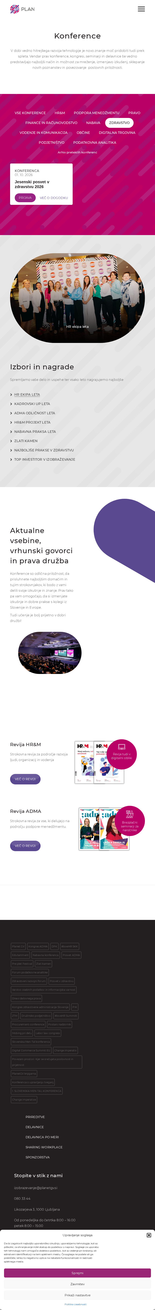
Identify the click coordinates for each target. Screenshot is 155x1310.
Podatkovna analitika (94, 143)
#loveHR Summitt (66, 1015)
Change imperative (24, 1099)
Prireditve (35, 1117)
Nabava (93, 123)
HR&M (60, 113)
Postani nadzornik (59, 1024)
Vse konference (30, 113)
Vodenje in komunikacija (44, 133)
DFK (54, 946)
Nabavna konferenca (46, 955)
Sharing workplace (44, 1147)
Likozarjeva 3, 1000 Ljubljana (37, 1209)
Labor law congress (48, 1033)
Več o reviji (25, 779)
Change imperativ (65, 1050)
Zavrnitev (77, 1284)
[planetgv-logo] (22, 9)
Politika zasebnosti (75, 1304)
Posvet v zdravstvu (61, 981)
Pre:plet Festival (22, 963)
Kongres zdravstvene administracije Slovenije (40, 1007)
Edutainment (20, 955)
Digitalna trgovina (117, 133)
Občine (83, 133)
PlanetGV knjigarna (24, 1073)
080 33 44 (22, 1199)
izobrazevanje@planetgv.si (35, 1188)
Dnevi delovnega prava (26, 998)
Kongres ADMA (38, 946)
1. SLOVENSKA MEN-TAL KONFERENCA (36, 1090)
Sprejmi (77, 1273)
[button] (149, 1235)
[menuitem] (141, 9)
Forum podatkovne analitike (30, 972)
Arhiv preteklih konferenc (77, 152)
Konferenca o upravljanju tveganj (32, 1082)
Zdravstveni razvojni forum (29, 981)
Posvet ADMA (71, 955)
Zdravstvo (119, 123)
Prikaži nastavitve (78, 1295)
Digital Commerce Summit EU (31, 1050)
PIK (74, 1007)
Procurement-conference (28, 1024)
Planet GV (18, 946)
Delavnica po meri (42, 1137)
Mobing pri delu (22, 1033)
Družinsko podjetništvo (36, 1015)
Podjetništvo (51, 143)
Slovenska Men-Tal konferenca (31, 1041)
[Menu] (141, 9)
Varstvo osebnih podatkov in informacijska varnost (43, 989)
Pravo (134, 113)
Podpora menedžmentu (96, 113)
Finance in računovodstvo (51, 123)
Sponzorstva (38, 1157)
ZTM (15, 1015)
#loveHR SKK (69, 946)
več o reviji (25, 846)
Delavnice (35, 1127)
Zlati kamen (43, 963)
